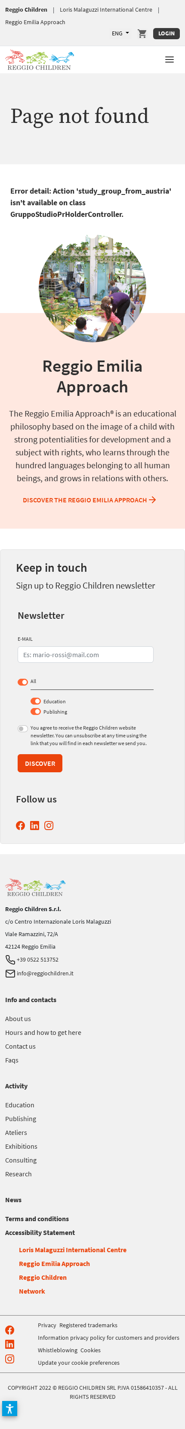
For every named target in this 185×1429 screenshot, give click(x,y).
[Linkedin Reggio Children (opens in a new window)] (36, 825)
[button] (169, 59)
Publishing (55, 711)
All (33, 681)
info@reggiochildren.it (44, 973)
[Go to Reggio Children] (39, 58)
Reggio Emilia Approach (35, 22)
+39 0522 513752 (37, 959)
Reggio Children (26, 9)
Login (166, 33)
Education (54, 701)
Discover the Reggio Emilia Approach (85, 499)
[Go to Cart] (142, 33)
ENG (118, 33)
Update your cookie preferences (79, 1362)
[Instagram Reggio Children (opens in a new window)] (50, 825)
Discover (40, 763)
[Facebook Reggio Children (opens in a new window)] (22, 825)
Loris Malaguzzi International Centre (106, 9)
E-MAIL (25, 639)
